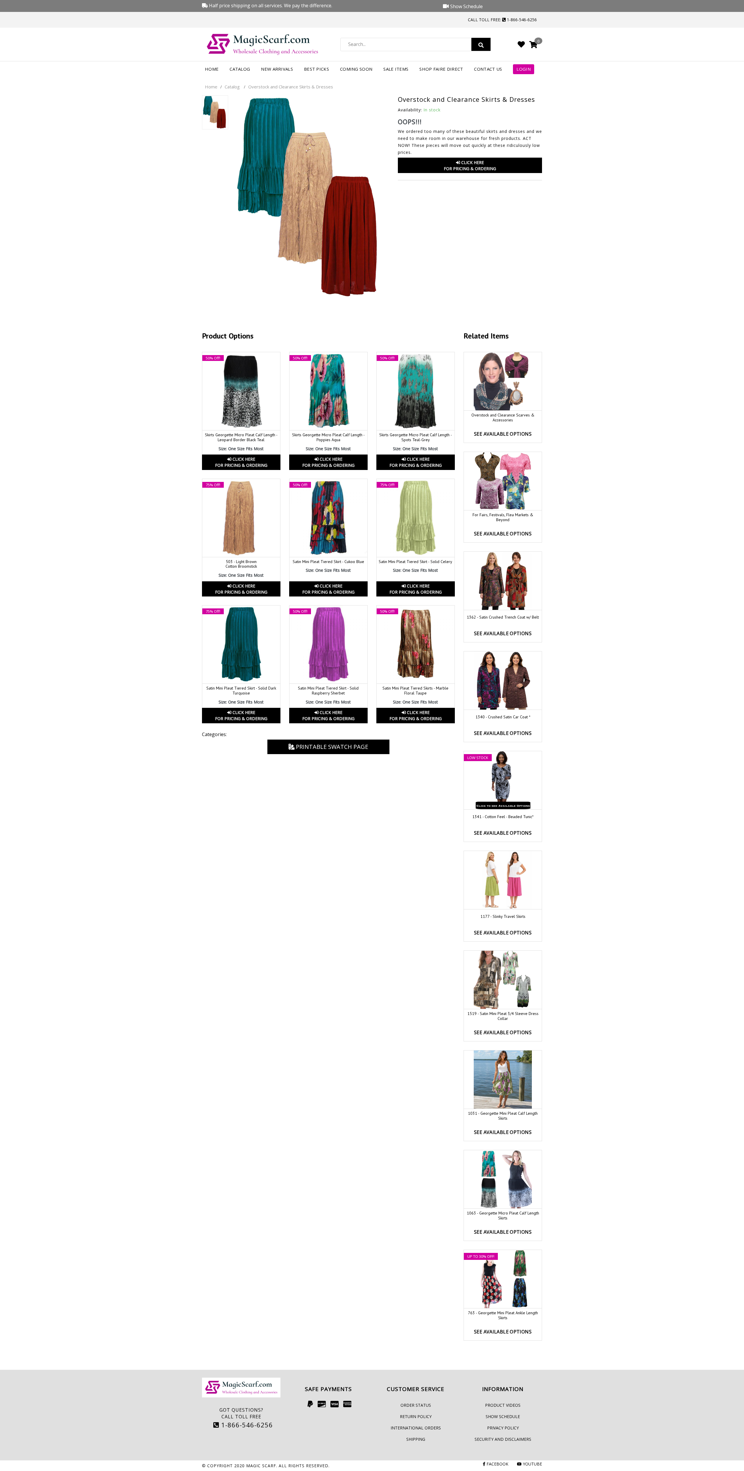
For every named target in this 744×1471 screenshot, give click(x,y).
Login (523, 69)
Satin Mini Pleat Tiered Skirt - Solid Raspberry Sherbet (328, 690)
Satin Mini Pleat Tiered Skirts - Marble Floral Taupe (415, 690)
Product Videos (503, 1405)
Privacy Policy (503, 1428)
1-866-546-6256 (246, 1424)
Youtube (532, 1464)
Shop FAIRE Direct (441, 69)
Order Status (415, 1405)
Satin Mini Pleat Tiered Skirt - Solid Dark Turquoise (241, 690)
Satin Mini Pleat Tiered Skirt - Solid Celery (415, 561)
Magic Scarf (261, 1465)
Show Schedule (503, 1416)
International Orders (416, 1428)
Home (212, 69)
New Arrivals (277, 69)
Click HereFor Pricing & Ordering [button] (470, 165)
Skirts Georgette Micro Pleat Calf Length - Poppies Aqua (328, 437)
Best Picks (316, 69)
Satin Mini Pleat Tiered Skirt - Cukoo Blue (328, 561)
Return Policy (416, 1416)
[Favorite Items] (521, 44)
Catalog (240, 69)
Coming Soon (356, 69)
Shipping (415, 1439)
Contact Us (488, 69)
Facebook (496, 1464)
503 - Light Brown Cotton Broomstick (241, 564)
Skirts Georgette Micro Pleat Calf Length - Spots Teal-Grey (415, 437)
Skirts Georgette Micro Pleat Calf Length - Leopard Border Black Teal (241, 437)
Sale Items (395, 69)
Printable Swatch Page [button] (331, 747)
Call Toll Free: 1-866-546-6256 (502, 19)
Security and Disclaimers (503, 1439)
